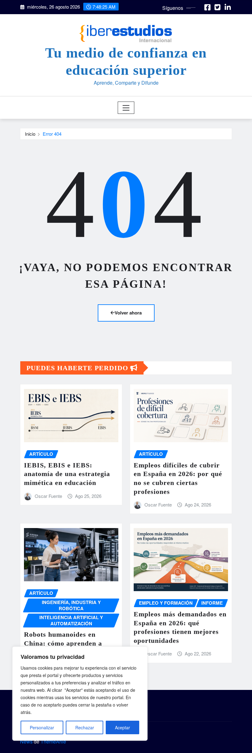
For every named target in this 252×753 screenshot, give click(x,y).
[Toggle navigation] (126, 108)
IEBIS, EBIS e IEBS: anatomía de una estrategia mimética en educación (67, 474)
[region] (80, 694)
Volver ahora (128, 312)
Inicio (30, 133)
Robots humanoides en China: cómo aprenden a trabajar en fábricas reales (66, 643)
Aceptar (122, 727)
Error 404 (52, 133)
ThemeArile (53, 741)
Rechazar (84, 727)
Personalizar (42, 727)
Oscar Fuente (48, 496)
